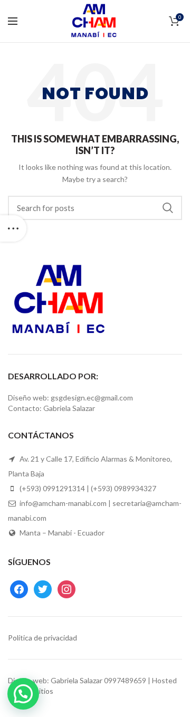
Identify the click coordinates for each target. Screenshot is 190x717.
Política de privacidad (42, 637)
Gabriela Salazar (76, 680)
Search (168, 208)
